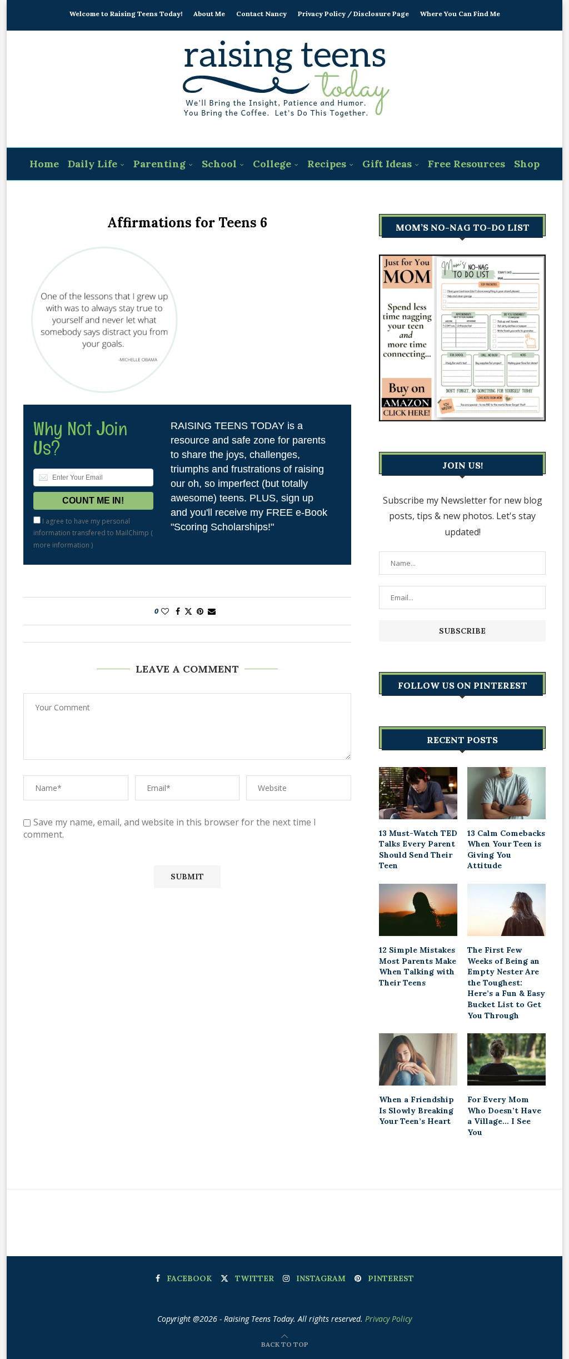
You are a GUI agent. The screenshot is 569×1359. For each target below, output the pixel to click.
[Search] (291, 197)
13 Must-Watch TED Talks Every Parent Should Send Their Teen (418, 849)
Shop (527, 163)
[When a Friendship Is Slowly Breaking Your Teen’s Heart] (418, 1059)
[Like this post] (165, 611)
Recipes (326, 163)
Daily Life (92, 163)
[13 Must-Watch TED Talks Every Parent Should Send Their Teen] (418, 793)
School (219, 163)
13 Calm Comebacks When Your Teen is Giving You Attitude (506, 849)
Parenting (159, 163)
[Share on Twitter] (188, 611)
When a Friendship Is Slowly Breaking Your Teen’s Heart (416, 1110)
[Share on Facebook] (178, 611)
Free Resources (466, 163)
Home (44, 163)
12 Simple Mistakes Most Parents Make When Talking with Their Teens (417, 966)
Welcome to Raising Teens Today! (125, 13)
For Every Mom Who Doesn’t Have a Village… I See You (504, 1115)
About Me (209, 13)
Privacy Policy (388, 1318)
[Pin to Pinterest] (200, 611)
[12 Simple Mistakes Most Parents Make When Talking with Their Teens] (418, 910)
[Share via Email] (212, 611)
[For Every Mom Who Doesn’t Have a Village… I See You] (506, 1059)
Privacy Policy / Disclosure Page (353, 13)
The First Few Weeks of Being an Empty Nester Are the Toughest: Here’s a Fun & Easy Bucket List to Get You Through (506, 983)
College (272, 163)
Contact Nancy (261, 13)
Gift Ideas (387, 163)
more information (61, 545)
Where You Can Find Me (460, 13)
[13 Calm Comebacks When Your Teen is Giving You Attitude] (506, 793)
